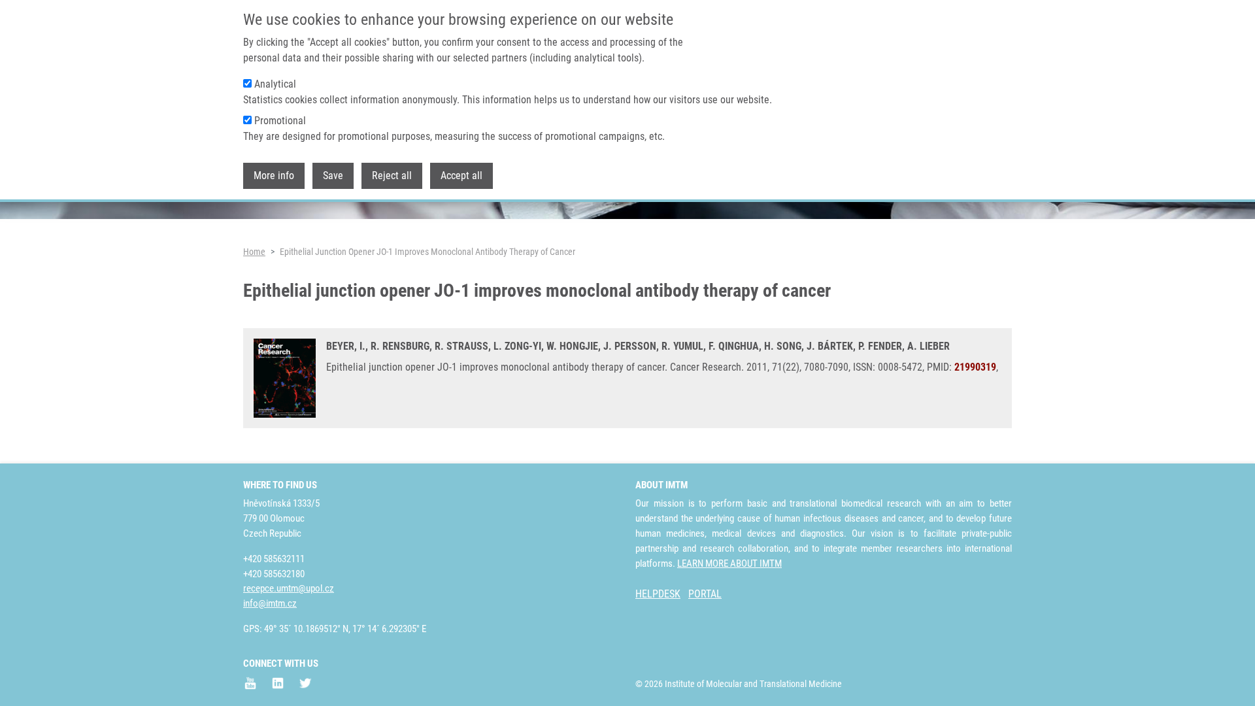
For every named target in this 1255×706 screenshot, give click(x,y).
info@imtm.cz (270, 603)
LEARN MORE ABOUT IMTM (729, 563)
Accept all (461, 175)
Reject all (392, 175)
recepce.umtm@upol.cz (288, 588)
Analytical (275, 84)
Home (254, 251)
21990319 (975, 367)
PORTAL (705, 594)
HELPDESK (657, 594)
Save (333, 175)
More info (274, 175)
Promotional (280, 120)
